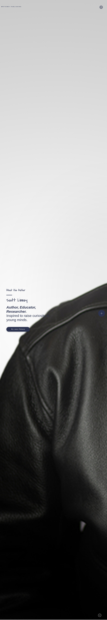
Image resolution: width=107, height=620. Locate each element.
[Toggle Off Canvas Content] (101, 313)
